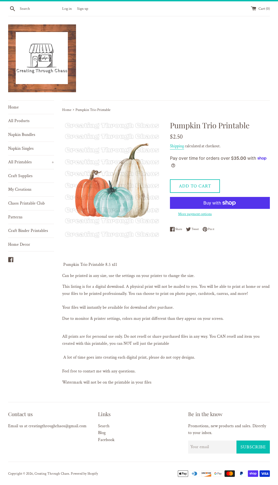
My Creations (19, 189)
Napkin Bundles (21, 135)
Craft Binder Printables (28, 231)
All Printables (31, 162)
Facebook (106, 440)
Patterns (15, 217)
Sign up (82, 8)
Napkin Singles (21, 148)
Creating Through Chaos (51, 473)
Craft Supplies (20, 176)
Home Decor (19, 244)
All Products (19, 121)
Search (103, 426)
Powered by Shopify (84, 473)
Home (13, 107)
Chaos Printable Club (26, 203)
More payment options (195, 214)
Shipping (177, 146)
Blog (102, 433)
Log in (67, 8)
